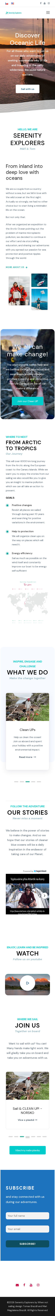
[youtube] (45, 3)
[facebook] (40, 3)
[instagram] (49, 3)
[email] (17, 1285)
